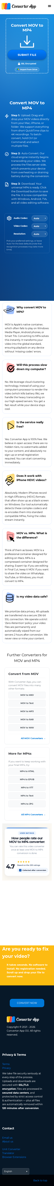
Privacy (6, 1068)
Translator (8, 1153)
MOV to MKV (27, 695)
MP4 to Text (27, 795)
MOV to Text (27, 703)
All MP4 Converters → (33, 814)
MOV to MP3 (27, 711)
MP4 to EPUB (27, 779)
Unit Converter (11, 1149)
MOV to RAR (27, 719)
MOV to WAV (27, 727)
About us (7, 1141)
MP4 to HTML (27, 771)
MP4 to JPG (27, 804)
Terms (6, 1064)
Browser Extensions (14, 1157)
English (8, 1171)
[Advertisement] (27, 912)
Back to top (40, 1180)
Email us (7, 1137)
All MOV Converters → (33, 738)
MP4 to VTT (27, 787)
